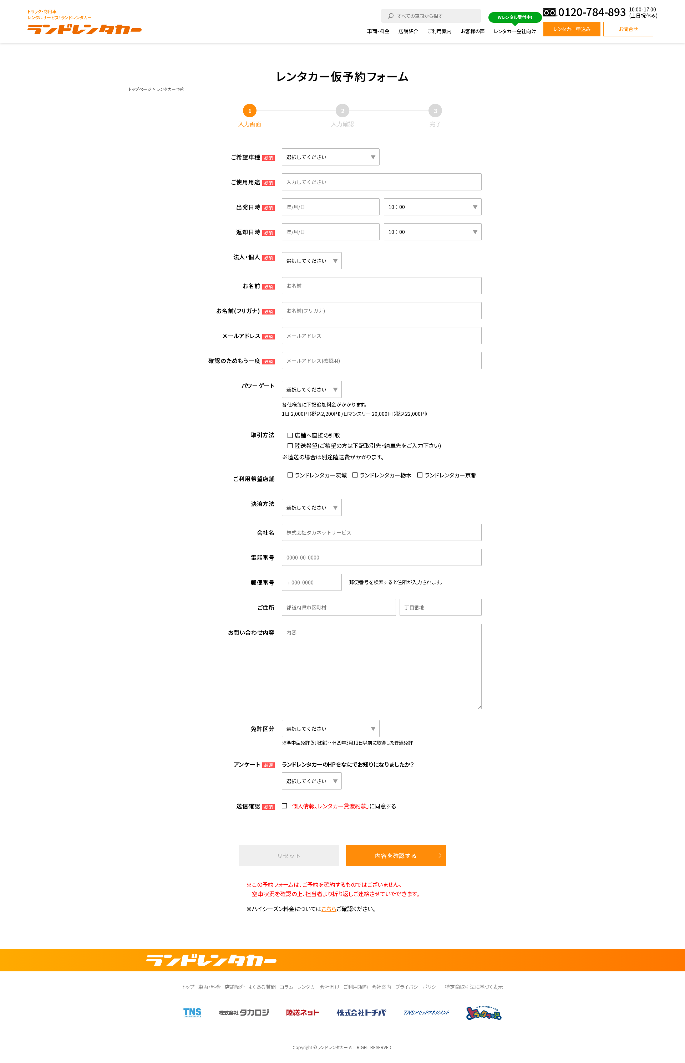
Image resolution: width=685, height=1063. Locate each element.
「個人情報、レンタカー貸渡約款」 (329, 806)
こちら (328, 908)
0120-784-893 (592, 12)
